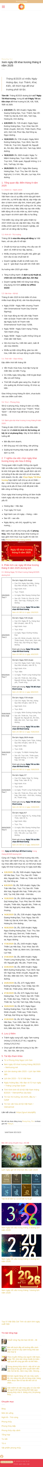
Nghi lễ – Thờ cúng (10, 1417)
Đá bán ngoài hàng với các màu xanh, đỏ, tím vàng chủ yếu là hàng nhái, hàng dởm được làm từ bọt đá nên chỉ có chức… (24, 1379)
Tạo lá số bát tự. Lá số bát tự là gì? (17, 1199)
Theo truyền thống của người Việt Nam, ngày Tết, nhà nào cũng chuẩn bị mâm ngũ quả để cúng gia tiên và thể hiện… (23, 1359)
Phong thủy (5, 59)
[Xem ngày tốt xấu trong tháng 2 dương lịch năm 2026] (21, 1245)
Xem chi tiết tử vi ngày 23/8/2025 (25, 807)
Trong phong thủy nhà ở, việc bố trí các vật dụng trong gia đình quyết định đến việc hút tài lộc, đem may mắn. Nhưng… (24, 1368)
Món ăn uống (7, 1413)
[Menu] (3, 7)
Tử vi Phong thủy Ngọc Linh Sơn (18, 1060)
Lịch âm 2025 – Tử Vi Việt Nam (17, 1078)
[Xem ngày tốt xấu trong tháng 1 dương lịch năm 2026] (21, 1277)
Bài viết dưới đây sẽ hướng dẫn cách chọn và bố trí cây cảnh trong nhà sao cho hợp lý (23, 1349)
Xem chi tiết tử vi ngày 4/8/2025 (25, 654)
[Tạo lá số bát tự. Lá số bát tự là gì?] (21, 1185)
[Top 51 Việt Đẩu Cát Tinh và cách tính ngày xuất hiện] (21, 1308)
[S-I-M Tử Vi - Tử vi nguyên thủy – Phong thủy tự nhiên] (21, 6)
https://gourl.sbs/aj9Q (25, 1112)
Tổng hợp (6, 1435)
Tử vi (11, 59)
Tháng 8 (10, 1124)
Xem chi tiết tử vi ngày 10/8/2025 (25, 732)
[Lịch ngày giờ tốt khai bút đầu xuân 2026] (21, 1156)
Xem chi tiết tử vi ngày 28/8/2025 (25, 845)
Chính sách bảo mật (21, 1464)
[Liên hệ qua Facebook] (1, 1457)
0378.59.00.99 (7, 1462)
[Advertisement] (21, 32)
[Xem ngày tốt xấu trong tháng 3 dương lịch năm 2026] (21, 1214)
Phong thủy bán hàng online (18, 540)
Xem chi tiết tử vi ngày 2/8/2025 (25, 612)
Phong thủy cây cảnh (11, 1430)
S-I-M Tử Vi (24, 1461)
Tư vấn (5, 1439)
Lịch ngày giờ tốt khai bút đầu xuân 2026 (20, 1170)
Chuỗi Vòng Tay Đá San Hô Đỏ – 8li (22, 1340)
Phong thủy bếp (9, 1426)
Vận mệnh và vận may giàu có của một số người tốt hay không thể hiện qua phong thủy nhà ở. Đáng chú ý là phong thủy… (23, 1391)
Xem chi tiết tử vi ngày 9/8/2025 (25, 692)
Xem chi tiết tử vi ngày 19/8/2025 (25, 769)
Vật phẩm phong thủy (11, 1448)
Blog (4, 1409)
